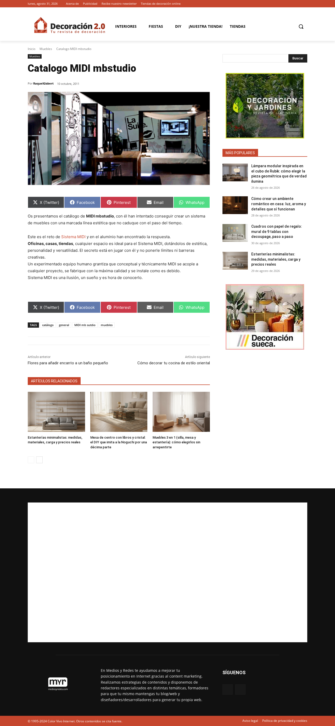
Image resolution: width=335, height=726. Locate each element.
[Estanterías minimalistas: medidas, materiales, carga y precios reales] (56, 412)
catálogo (48, 325)
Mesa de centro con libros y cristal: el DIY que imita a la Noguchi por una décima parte (118, 442)
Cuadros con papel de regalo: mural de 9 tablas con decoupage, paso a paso (276, 231)
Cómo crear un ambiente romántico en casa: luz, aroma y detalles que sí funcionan (278, 204)
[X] (304, 4)
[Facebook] (297, 4)
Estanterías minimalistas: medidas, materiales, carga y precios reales (275, 259)
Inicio (31, 49)
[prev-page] (31, 459)
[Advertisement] (167, 572)
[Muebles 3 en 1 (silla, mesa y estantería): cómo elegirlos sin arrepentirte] (181, 412)
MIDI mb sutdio (85, 325)
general (64, 325)
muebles (107, 325)
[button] (301, 26)
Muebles (46, 49)
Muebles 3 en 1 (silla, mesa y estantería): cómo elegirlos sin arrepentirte (176, 442)
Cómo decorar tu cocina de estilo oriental (173, 363)
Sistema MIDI (73, 236)
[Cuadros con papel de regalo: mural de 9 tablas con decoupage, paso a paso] (235, 233)
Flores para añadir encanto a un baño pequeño (68, 363)
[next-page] (39, 459)
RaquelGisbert (43, 83)
